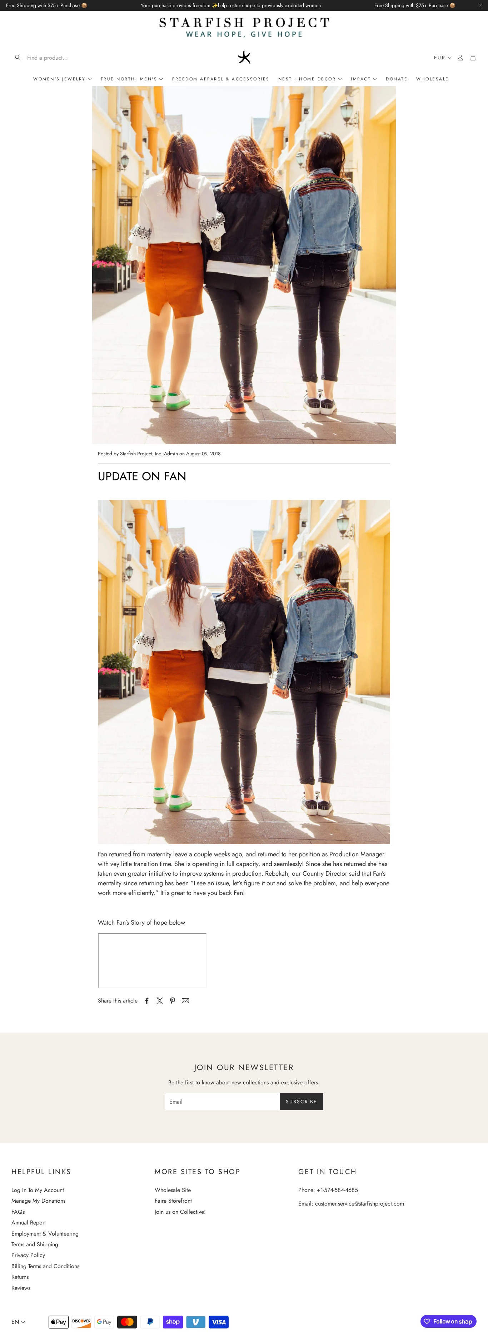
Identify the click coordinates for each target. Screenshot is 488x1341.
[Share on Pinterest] (172, 1000)
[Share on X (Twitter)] (159, 1000)
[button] (57, 57)
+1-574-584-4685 (337, 1190)
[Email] (185, 1000)
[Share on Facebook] (146, 1000)
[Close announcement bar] (480, 5)
